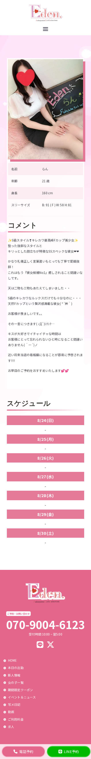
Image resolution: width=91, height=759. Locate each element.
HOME (12, 660)
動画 (11, 712)
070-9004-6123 (45, 624)
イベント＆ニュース (22, 697)
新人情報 (14, 675)
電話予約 (26, 751)
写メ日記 (14, 704)
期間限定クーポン (20, 690)
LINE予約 (71, 751)
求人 (11, 726)
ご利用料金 (16, 719)
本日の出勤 (16, 667)
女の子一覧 (16, 682)
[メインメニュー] (45, 29)
